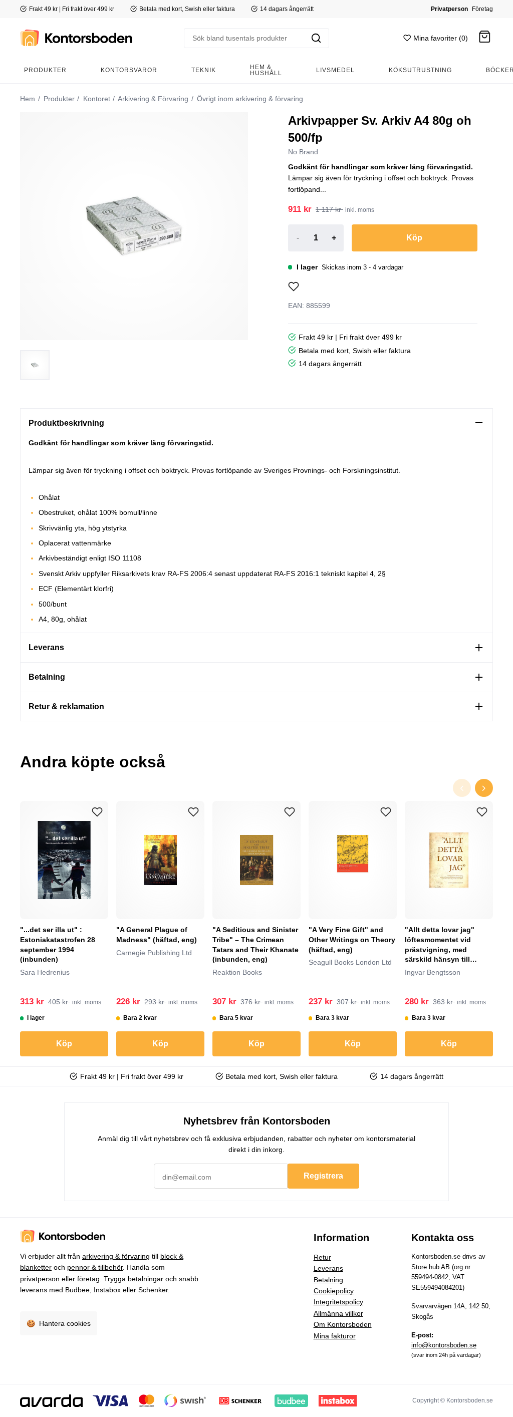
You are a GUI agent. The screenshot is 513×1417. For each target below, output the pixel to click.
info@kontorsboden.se (443, 1345)
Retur (322, 1257)
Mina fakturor (335, 1336)
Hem (27, 99)
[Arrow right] (484, 788)
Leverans (328, 1268)
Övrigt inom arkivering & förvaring (249, 99)
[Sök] (316, 38)
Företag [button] (482, 9)
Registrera (323, 1176)
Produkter (58, 99)
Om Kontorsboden (343, 1324)
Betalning (328, 1280)
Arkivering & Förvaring (152, 99)
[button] (484, 38)
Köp (414, 237)
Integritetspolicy (338, 1302)
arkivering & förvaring (116, 1256)
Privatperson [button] (449, 9)
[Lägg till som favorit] (293, 286)
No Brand (303, 152)
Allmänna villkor (338, 1313)
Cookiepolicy (334, 1291)
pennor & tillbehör (95, 1267)
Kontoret (95, 99)
